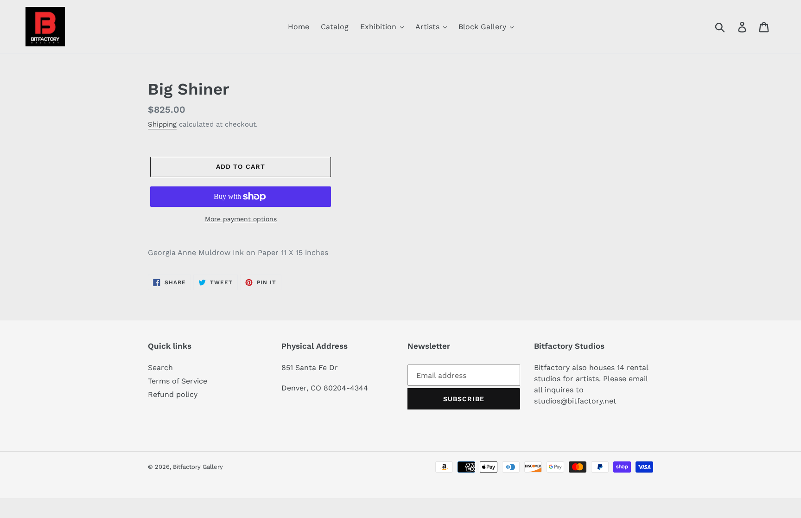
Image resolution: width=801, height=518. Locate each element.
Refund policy (172, 394)
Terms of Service (177, 381)
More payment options (241, 219)
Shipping (162, 124)
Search (160, 367)
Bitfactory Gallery (198, 466)
